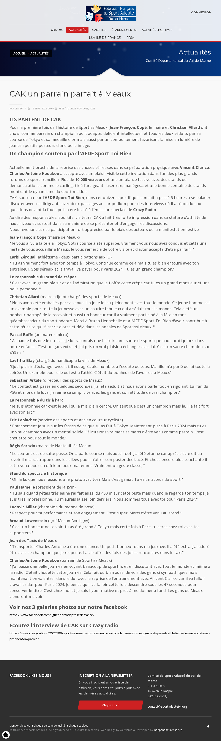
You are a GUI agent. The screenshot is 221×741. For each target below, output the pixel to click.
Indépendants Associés (168, 730)
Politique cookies (77, 725)
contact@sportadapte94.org (167, 706)
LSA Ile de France (105, 37)
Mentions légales (19, 725)
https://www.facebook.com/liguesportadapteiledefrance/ (51, 615)
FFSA (130, 37)
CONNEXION (201, 12)
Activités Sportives (157, 29)
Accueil (19, 53)
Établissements (124, 29)
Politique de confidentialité (48, 725)
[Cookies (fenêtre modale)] (6, 735)
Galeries (98, 29)
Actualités (77, 29)
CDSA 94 (57, 29)
